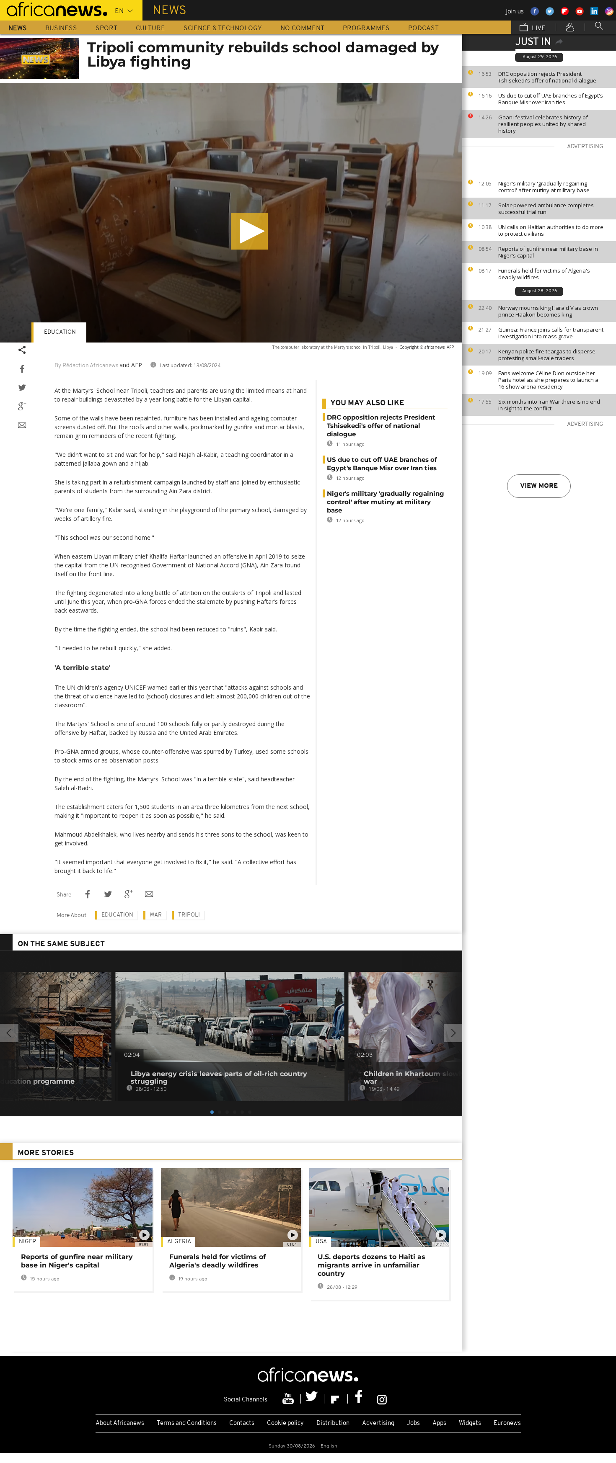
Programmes (366, 28)
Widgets (470, 1423)
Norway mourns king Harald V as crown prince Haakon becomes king (548, 311)
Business (61, 28)
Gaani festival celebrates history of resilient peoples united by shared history (543, 124)
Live (538, 28)
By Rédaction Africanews (86, 366)
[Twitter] (312, 1399)
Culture (150, 28)
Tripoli (189, 915)
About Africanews (120, 1423)
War (156, 915)
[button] (249, 231)
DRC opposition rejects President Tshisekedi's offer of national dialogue (547, 77)
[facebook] (359, 1399)
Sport (106, 28)
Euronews (507, 1423)
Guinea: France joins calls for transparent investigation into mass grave (550, 333)
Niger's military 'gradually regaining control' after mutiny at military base (544, 186)
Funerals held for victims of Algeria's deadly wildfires (544, 274)
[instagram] (382, 1399)
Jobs (413, 1423)
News (17, 28)
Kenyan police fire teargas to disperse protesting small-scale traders (546, 354)
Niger (27, 1242)
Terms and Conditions (187, 1423)
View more (539, 486)
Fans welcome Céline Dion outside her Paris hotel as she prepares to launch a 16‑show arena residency (548, 380)
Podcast (423, 28)
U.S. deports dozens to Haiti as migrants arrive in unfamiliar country (371, 1265)
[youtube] (289, 1399)
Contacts (241, 1423)
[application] (231, 213)
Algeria (179, 1242)
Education (60, 332)
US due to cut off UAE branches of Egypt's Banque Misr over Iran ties (550, 99)
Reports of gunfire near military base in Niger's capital (548, 252)
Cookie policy (285, 1423)
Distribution (332, 1423)
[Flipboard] (336, 1399)
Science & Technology (223, 28)
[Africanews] (53, 8)
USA (321, 1242)
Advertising (378, 1423)
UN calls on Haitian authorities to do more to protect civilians (550, 230)
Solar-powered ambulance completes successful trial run (546, 208)
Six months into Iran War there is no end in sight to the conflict (549, 405)
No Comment (302, 28)
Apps (439, 1423)
